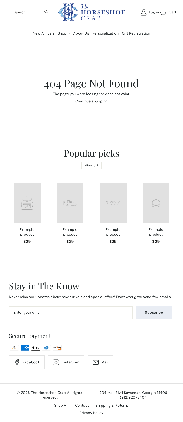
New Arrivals (43, 33)
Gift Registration (136, 33)
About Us (81, 33)
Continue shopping (91, 101)
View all (91, 165)
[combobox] (30, 12)
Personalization (105, 33)
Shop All (61, 405)
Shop (62, 33)
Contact (82, 405)
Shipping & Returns (112, 405)
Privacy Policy (91, 412)
